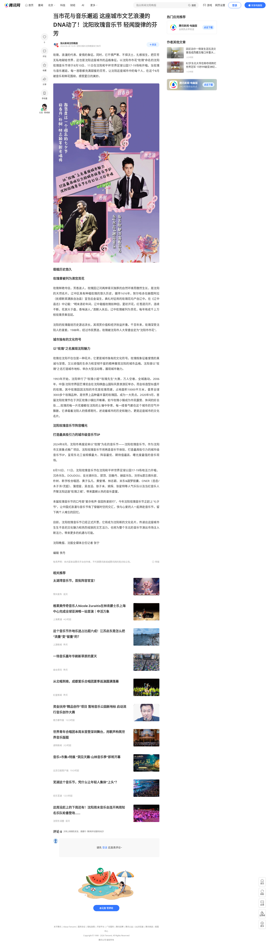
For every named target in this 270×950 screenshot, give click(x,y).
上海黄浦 (57, 619)
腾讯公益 (129, 926)
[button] (208, 27)
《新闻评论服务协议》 (95, 831)
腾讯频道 (149, 926)
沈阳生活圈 (58, 821)
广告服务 (110, 926)
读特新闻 (57, 745)
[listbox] (106, 696)
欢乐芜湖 (57, 796)
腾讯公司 (102, 940)
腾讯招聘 (119, 926)
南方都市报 (58, 720)
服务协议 (81, 926)
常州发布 (57, 594)
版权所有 (110, 940)
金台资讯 (57, 670)
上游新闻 (57, 644)
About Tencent (69, 926)
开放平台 (100, 926)
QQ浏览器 (139, 926)
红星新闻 (57, 695)
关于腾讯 (57, 926)
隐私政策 (91, 926)
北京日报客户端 (60, 770)
